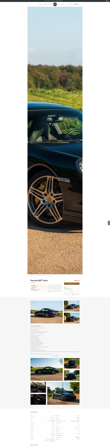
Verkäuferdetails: (68, 286)
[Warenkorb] (78, 4)
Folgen (70, 4)
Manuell (53, 433)
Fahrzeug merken (72, 283)
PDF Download (76, 294)
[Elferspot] (55, 4)
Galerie (36, 275)
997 (53, 424)
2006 (53, 415)
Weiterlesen (56, 355)
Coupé (53, 422)
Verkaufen (45, 4)
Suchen (40, 4)
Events (63, 4)
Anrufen (72, 291)
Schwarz (78, 417)
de (76, 4)
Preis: (65, 280)
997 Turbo (52, 419)
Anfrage (52, 275)
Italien (78, 437)
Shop (59, 4)
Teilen (68, 294)
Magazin (50, 4)
